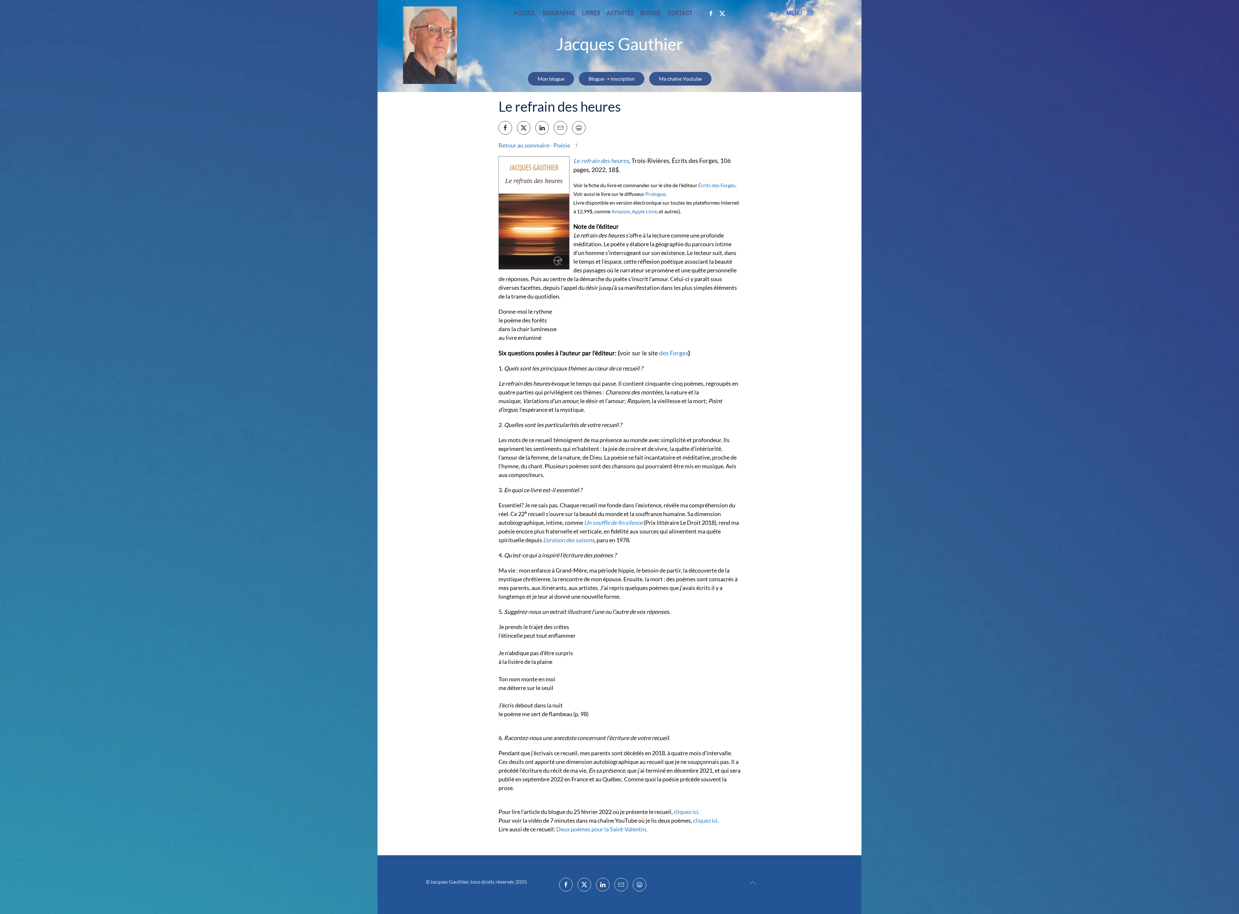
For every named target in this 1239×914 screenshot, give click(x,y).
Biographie (559, 13)
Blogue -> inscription (612, 79)
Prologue (655, 194)
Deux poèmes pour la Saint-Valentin (601, 829)
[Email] (560, 128)
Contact (680, 13)
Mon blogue (551, 79)
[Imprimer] (579, 128)
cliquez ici (686, 811)
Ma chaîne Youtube (680, 79)
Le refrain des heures (601, 160)
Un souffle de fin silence (613, 522)
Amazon (620, 211)
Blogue (650, 13)
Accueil (525, 13)
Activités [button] (620, 13)
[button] (799, 13)
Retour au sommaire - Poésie (534, 145)
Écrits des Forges (716, 185)
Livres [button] (591, 13)
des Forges (673, 353)
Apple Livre (644, 211)
